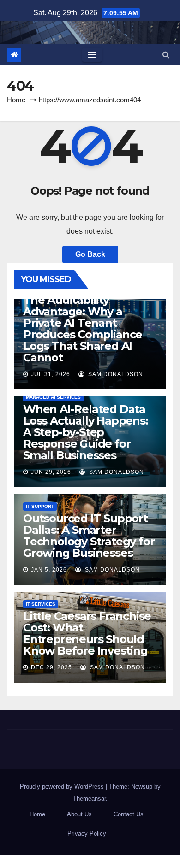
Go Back (90, 254)
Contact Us (129, 814)
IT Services (40, 604)
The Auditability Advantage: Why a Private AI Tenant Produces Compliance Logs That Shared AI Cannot (82, 328)
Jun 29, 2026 (51, 472)
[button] (165, 55)
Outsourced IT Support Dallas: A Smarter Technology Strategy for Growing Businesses (88, 536)
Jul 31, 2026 (50, 374)
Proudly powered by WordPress (63, 786)
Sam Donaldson (114, 374)
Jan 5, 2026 (49, 569)
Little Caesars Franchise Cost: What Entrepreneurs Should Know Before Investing (87, 633)
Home (16, 100)
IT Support (40, 506)
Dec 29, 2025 (51, 667)
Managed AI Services (53, 397)
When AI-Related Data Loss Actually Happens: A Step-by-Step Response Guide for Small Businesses (85, 432)
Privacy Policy (86, 833)
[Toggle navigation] (92, 55)
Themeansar (89, 798)
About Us (79, 814)
